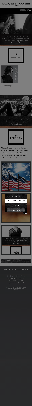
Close (25, 213)
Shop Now (16, 210)
